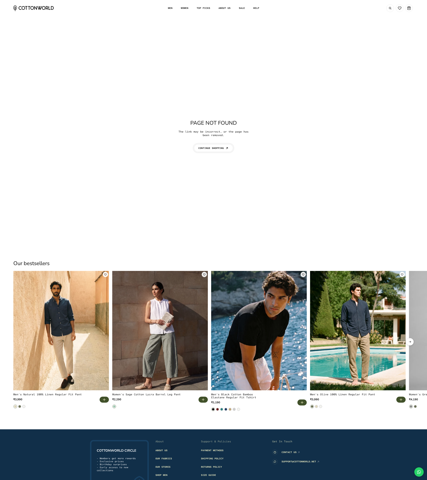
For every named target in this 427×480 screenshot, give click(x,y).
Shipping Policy (212, 458)
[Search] (390, 8)
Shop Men (161, 474)
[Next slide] (410, 341)
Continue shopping (211, 148)
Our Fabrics (163, 458)
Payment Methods (212, 450)
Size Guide (208, 474)
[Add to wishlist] (105, 274)
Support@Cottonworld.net (299, 461)
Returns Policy (211, 466)
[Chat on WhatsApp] (419, 472)
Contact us (289, 452)
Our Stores (162, 466)
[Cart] (409, 8)
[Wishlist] (399, 8)
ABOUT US (161, 450)
